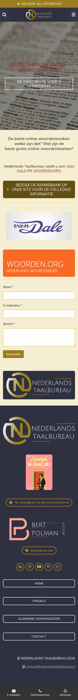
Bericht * (9, 324)
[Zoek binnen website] (4, 15)
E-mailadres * (12, 305)
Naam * (8, 287)
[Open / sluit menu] (73, 15)
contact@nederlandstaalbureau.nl (50, 666)
